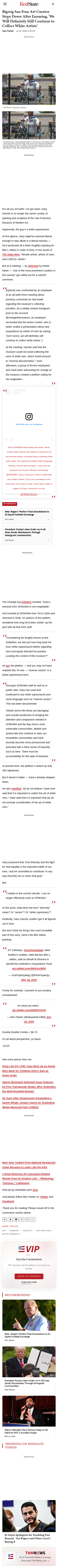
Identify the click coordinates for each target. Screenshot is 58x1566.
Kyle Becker (10, 1390)
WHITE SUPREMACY (11, 1234)
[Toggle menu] (5, 4)
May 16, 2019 (29, 980)
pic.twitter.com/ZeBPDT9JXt (29, 1010)
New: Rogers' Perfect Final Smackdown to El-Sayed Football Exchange (28, 1335)
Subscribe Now (29, 1282)
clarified (16, 788)
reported (33, 266)
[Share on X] (4, 1219)
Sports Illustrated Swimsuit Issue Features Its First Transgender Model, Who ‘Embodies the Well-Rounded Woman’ (29, 1087)
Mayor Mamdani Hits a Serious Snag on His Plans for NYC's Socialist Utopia (26, 1431)
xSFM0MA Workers (28, 494)
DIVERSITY (14, 1231)
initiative (26, 602)
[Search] (53, 4)
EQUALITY (28, 1231)
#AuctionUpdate (33, 950)
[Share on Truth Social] (10, 1219)
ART (4, 1231)
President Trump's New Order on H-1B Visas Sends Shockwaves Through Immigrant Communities (27, 1383)
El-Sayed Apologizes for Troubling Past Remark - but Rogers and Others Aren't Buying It (28, 1538)
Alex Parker (8, 31)
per (8, 665)
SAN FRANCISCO (44, 1231)
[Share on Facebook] (16, 1219)
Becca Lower (10, 1436)
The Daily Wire (11, 254)
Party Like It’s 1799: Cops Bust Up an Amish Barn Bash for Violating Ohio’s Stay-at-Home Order (28, 1071)
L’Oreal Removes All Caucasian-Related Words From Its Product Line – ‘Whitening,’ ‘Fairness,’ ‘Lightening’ (28, 1179)
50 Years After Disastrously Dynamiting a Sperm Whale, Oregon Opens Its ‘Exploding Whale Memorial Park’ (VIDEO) (28, 1103)
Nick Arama (9, 1340)
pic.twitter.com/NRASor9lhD (29, 968)
